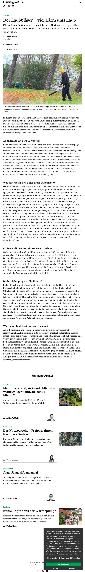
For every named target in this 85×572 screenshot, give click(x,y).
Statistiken (64, 558)
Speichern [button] (54, 568)
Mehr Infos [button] (74, 554)
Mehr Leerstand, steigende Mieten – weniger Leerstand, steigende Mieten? (29, 391)
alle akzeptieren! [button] (63, 564)
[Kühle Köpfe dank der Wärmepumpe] (70, 516)
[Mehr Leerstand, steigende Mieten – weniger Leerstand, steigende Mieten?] (70, 401)
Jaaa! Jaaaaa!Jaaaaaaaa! (20, 472)
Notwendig (53, 558)
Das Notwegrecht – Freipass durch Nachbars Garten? (28, 432)
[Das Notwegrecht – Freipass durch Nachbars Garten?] (70, 443)
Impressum (30, 565)
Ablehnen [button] (72, 568)
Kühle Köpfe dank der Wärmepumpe (29, 511)
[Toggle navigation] (81, 2)
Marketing (76, 558)
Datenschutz (39, 565)
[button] (9, 79)
